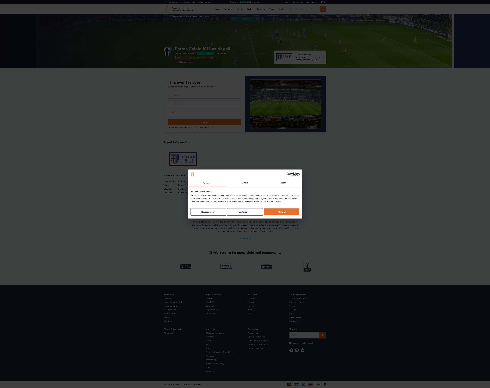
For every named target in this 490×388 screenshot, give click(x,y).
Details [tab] (245, 183)
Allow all (282, 212)
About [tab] (283, 183)
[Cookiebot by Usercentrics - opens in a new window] (288, 174)
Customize (243, 212)
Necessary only (208, 212)
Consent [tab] (207, 183)
